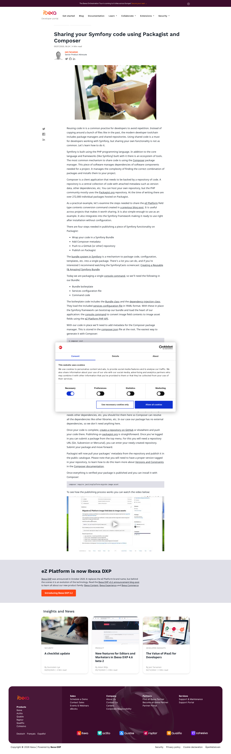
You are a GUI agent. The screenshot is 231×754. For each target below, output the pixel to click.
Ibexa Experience (108, 585)
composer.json (109, 329)
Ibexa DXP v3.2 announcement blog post (118, 582)
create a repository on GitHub (116, 430)
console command (114, 275)
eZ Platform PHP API (96, 318)
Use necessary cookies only (115, 404)
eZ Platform (151, 203)
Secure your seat (138, 3)
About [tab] (156, 356)
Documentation (96, 16)
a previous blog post (132, 207)
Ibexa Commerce (130, 585)
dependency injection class (145, 301)
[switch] (100, 393)
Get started (69, 16)
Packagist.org (107, 192)
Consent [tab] (75, 356)
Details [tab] (115, 356)
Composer (139, 160)
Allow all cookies (154, 404)
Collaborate (127, 16)
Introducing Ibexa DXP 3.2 (59, 592)
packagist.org (110, 434)
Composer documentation (89, 466)
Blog (81, 16)
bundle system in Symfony (86, 256)
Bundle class (112, 301)
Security (163, 16)
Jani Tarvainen (71, 52)
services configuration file (107, 305)
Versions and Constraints (149, 462)
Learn (112, 16)
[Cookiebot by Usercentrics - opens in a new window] (161, 347)
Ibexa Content (91, 585)
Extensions (146, 16)
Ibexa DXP (46, 578)
